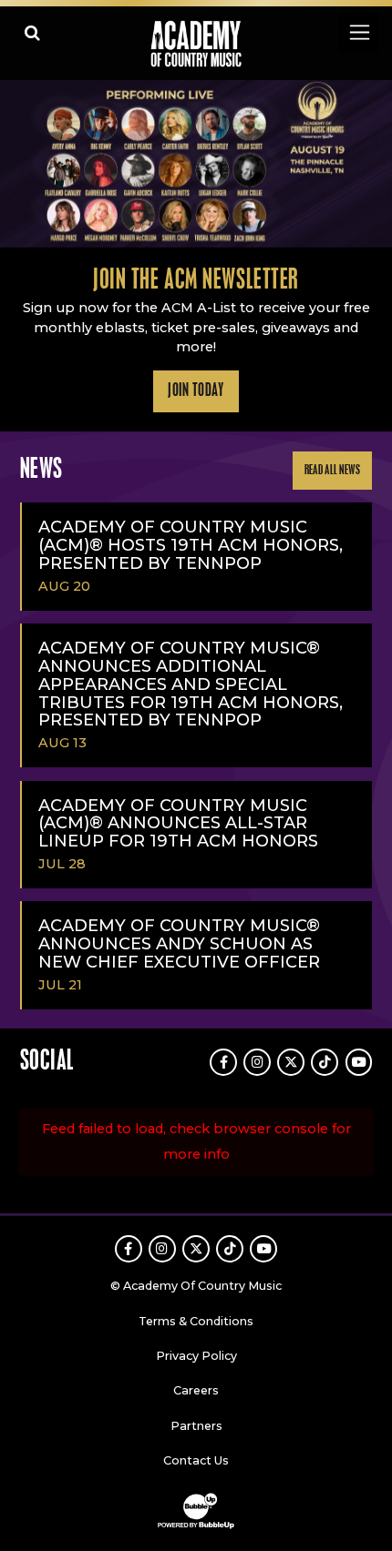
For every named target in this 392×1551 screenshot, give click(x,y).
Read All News (332, 470)
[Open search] (32, 32)
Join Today (196, 391)
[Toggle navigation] (358, 32)
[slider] (196, 164)
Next (372, 164)
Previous (19, 164)
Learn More (61, 108)
